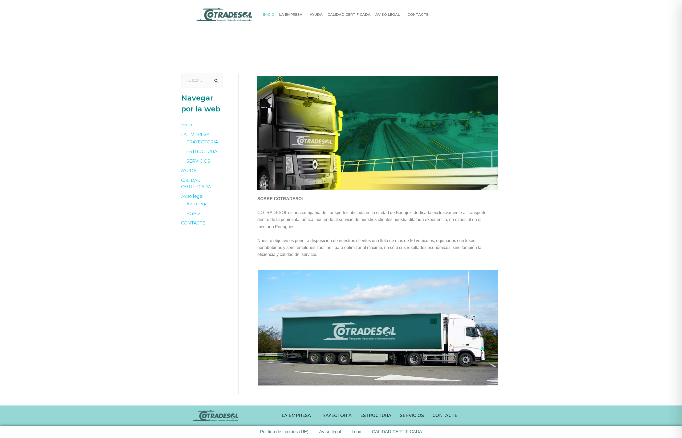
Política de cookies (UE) (284, 431)
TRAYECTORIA (202, 141)
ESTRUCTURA (201, 151)
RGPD (193, 213)
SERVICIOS (198, 161)
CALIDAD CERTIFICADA (349, 14)
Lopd (356, 431)
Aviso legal (387, 14)
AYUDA (316, 14)
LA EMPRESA (290, 14)
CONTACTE (417, 14)
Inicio (268, 14)
